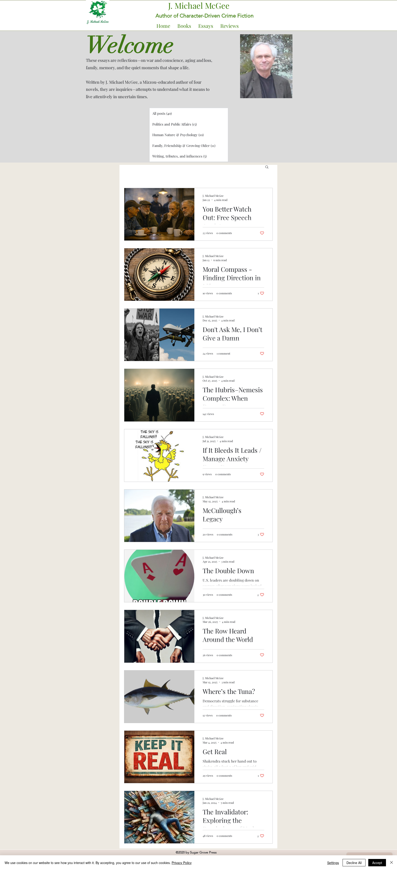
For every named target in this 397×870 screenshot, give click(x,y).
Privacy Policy (182, 862)
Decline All (354, 862)
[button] (184, 26)
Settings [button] (333, 862)
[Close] (391, 862)
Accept (377, 862)
